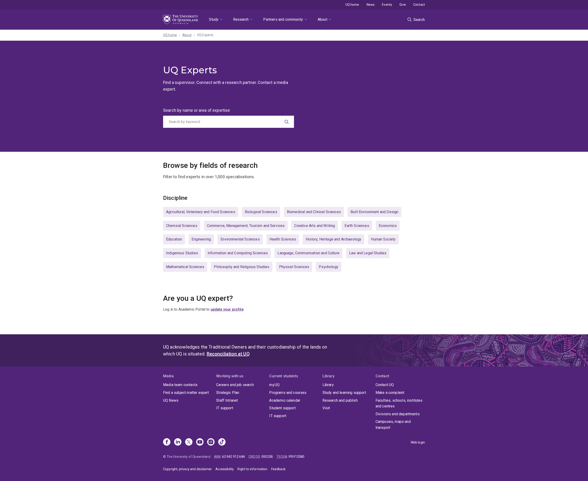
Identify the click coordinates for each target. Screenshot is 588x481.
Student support (282, 408)
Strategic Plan (227, 392)
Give (402, 4)
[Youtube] (200, 442)
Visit (326, 408)
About (322, 19)
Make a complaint (390, 392)
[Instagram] (211, 442)
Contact (419, 4)
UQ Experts (205, 35)
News (371, 4)
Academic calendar (284, 400)
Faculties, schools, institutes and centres (399, 403)
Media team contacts (180, 385)
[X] (188, 442)
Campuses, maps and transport (393, 424)
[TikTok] (222, 442)
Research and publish (340, 400)
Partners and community (283, 19)
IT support (224, 408)
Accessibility (224, 469)
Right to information (252, 469)
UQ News (170, 400)
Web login (418, 442)
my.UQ (274, 385)
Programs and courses (287, 392)
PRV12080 (296, 456)
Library (328, 385)
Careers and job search (235, 385)
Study (213, 19)
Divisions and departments (398, 414)
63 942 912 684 (233, 456)
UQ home (352, 4)
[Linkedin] (177, 442)
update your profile (227, 309)
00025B (267, 456)
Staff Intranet (227, 400)
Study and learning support (344, 392)
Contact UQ (385, 385)
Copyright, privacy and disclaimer (187, 469)
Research (241, 19)
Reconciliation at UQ (228, 354)
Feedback (278, 469)
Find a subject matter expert (186, 392)
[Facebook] (166, 442)
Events (387, 4)
